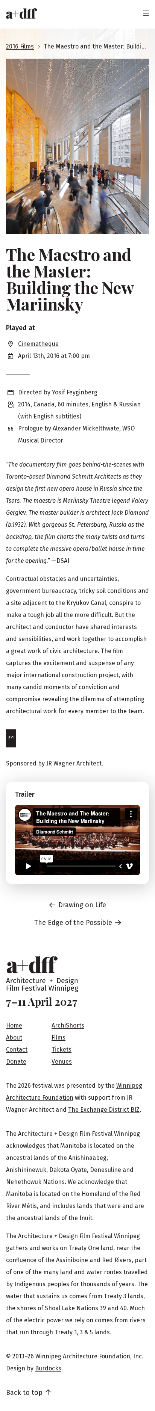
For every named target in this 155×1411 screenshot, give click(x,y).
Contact (16, 1049)
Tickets (61, 1049)
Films (58, 1037)
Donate (16, 1061)
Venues (62, 1061)
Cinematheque (38, 343)
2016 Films (20, 46)
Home (14, 1025)
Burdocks (48, 1368)
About (14, 1037)
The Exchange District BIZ (104, 1109)
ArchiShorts (68, 1025)
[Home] (21, 13)
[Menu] (146, 14)
